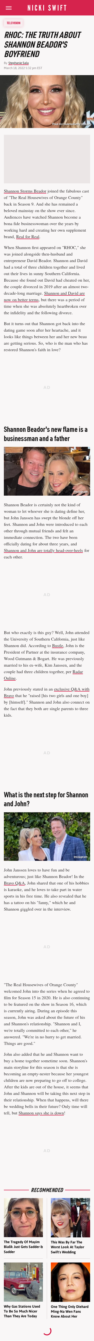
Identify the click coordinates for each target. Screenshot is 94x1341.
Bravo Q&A (14, 883)
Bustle (57, 645)
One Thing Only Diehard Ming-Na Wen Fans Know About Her (69, 1312)
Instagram (81, 491)
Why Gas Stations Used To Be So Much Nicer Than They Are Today (22, 1311)
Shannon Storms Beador (25, 191)
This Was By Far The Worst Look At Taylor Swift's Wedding (67, 1247)
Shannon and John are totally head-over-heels (43, 550)
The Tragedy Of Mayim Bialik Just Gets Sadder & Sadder (23, 1247)
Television (13, 23)
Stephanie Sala (18, 63)
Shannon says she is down (41, 1113)
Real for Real (27, 236)
